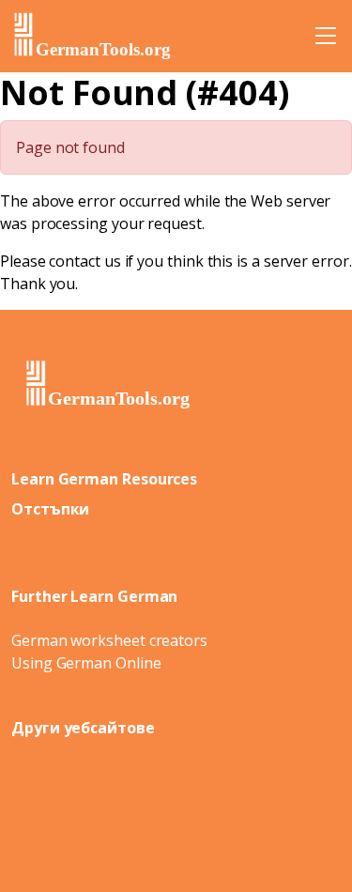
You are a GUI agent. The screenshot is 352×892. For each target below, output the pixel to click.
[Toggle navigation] (325, 35)
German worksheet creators (109, 640)
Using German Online (86, 663)
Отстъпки (50, 509)
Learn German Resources (104, 479)
